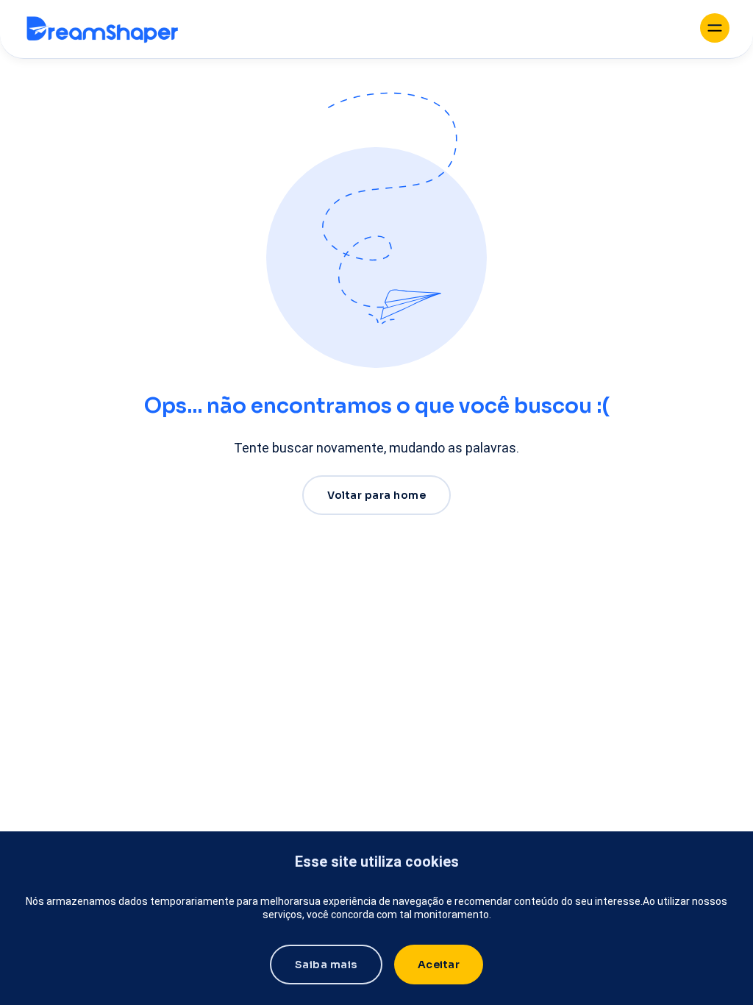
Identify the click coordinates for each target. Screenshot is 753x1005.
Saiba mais (326, 964)
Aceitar (439, 964)
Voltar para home (376, 495)
